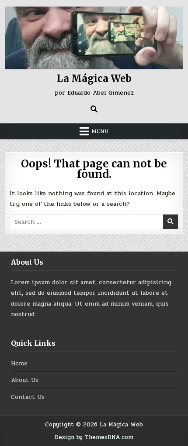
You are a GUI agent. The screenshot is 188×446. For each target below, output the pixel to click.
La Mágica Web (94, 78)
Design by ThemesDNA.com (94, 437)
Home (19, 363)
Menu (100, 131)
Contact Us (28, 397)
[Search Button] (94, 109)
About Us (24, 380)
